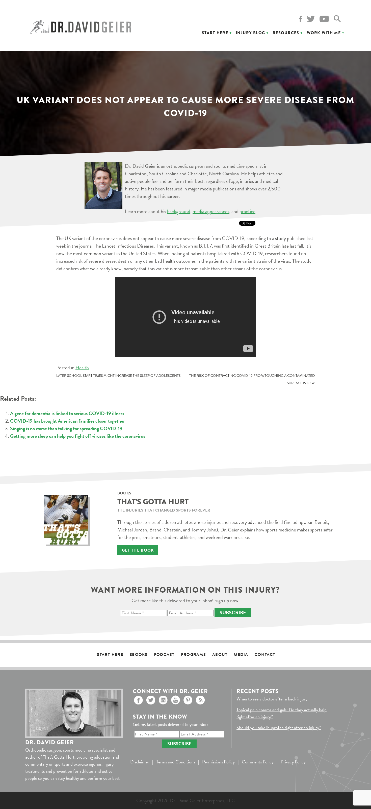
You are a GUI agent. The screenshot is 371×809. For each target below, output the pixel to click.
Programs (193, 655)
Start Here (215, 33)
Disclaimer (139, 761)
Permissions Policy (218, 761)
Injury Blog (250, 33)
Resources (286, 33)
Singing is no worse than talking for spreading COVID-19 (66, 428)
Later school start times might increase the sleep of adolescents (118, 375)
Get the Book (138, 550)
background (178, 211)
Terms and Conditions (175, 761)
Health (82, 367)
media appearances (211, 211)
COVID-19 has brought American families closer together (67, 421)
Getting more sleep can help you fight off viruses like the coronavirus (77, 436)
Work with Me (324, 33)
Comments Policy (258, 761)
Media (241, 655)
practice (247, 211)
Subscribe (233, 612)
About (219, 655)
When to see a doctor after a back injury (271, 698)
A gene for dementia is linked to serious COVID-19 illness (67, 413)
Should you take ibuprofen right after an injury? (278, 727)
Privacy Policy (293, 761)
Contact (265, 655)
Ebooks (138, 655)
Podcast (164, 655)
